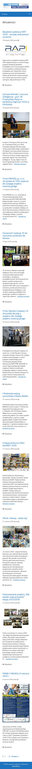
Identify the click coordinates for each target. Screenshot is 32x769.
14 (10, 756)
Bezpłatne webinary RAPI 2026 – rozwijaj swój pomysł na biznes (16, 34)
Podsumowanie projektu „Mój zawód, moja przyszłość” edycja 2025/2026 (16, 597)
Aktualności (8, 85)
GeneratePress (16, 766)
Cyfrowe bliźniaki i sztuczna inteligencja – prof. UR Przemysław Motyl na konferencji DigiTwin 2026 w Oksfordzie (16, 99)
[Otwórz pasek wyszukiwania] (29, 14)
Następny (15, 756)
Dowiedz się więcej (20, 164)
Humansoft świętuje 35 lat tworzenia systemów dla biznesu (15, 235)
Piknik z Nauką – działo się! (15, 518)
